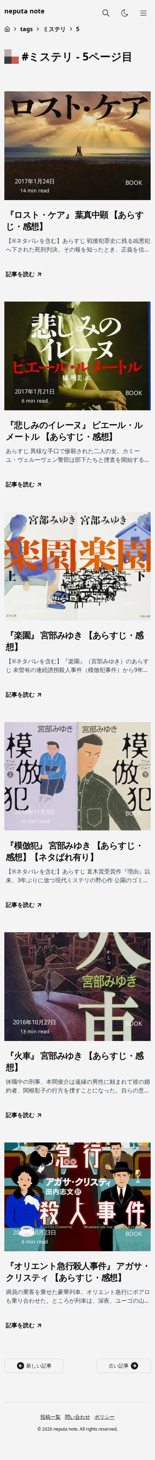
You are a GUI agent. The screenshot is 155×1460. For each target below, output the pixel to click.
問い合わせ (77, 1416)
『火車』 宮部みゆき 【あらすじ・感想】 (74, 1061)
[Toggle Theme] (125, 13)
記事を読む (20, 274)
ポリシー (104, 1416)
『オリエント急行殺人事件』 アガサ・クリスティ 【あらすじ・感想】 (78, 1271)
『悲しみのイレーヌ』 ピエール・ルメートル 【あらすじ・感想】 (74, 430)
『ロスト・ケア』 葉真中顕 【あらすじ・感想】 (74, 220)
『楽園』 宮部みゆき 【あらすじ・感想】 (74, 640)
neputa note (24, 11)
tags (26, 29)
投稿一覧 (50, 1416)
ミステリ (54, 29)
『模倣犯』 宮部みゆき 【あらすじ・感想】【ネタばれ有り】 (74, 851)
